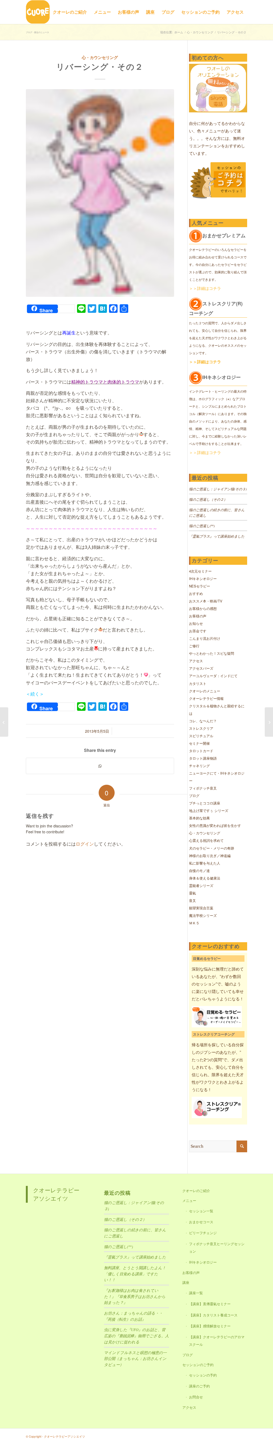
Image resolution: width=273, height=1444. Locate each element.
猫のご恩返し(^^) (202, 525)
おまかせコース (201, 1221)
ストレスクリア (201, 728)
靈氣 (192, 892)
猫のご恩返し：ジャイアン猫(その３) (218, 489)
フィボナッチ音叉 (203, 788)
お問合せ (196, 1396)
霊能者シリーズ (201, 885)
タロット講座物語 (203, 758)
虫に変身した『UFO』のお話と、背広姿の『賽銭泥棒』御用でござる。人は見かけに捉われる (136, 1335)
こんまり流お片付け (204, 638)
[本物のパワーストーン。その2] (4, 722)
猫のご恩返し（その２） (208, 499)
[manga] (100, 193)
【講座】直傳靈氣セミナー (210, 1303)
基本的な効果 (199, 817)
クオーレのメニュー (204, 690)
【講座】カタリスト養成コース (213, 1314)
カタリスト (197, 683)
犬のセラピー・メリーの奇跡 (211, 848)
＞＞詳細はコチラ (205, 288)
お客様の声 (197, 615)
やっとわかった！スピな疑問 (211, 653)
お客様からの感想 (203, 608)
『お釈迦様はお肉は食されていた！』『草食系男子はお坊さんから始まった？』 (135, 1296)
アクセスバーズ (201, 668)
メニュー (189, 1200)
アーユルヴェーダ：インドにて (213, 675)
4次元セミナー (200, 571)
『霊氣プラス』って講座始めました (216, 536)
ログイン (85, 843)
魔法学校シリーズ (203, 915)
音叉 (192, 900)
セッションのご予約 (198, 1364)
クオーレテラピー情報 (206, 698)
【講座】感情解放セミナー (210, 1325)
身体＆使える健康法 (204, 878)
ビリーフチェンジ (203, 1232)
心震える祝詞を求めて (206, 840)
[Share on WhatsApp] (100, 766)
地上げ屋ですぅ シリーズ (208, 810)
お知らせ (196, 623)
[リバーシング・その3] (269, 722)
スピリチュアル (201, 735)
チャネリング (199, 765)
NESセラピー (199, 586)
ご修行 (194, 645)
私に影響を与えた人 (204, 863)
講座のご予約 (199, 1385)
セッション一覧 (201, 1210)
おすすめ (196, 593)
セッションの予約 (203, 1375)
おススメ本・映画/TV (205, 600)
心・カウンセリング (100, 57)
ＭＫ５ (194, 922)
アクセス (196, 660)
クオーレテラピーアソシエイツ (56, 1194)
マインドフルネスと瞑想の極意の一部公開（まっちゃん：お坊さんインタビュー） (135, 1358)
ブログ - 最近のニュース (37, 32)
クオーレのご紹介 (196, 1190)
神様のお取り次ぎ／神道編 (210, 855)
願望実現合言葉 (201, 907)
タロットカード (201, 750)
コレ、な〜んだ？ (203, 720)
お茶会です (197, 630)
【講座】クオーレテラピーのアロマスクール (216, 1340)
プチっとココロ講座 (204, 803)
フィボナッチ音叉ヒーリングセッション (216, 1247)
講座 (185, 1282)
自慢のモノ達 (199, 870)
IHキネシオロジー (203, 578)
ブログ (194, 795)
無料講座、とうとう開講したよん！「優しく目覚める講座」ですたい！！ (135, 1273)
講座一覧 (196, 1292)
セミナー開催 (199, 743)
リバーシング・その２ (99, 66)
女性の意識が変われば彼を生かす (215, 825)
